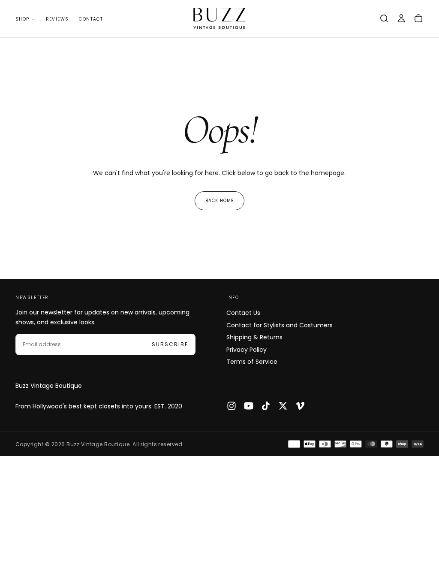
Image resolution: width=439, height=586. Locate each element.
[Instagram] (231, 406)
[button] (384, 18)
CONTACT (91, 19)
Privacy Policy (246, 349)
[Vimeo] (300, 406)
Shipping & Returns (254, 337)
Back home (219, 200)
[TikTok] (266, 406)
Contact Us (243, 312)
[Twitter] (283, 406)
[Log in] (401, 18)
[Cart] (418, 18)
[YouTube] (249, 406)
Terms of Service (251, 361)
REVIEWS (57, 19)
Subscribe (170, 344)
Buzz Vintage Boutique (48, 385)
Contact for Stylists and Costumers (279, 325)
